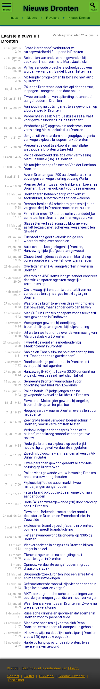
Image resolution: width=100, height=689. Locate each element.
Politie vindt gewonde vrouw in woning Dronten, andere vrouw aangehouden (60, 475)
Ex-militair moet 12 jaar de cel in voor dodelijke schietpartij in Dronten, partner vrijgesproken (59, 216)
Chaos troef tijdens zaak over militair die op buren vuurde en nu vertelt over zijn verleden (58, 258)
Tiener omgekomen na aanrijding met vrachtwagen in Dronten (53, 557)
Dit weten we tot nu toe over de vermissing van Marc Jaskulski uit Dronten (60, 334)
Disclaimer (16, 680)
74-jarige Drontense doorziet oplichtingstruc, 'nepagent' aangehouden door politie (59, 89)
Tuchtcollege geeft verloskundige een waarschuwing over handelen (53, 239)
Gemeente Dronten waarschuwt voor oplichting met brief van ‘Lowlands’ (53, 383)
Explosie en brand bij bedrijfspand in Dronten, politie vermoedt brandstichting (58, 527)
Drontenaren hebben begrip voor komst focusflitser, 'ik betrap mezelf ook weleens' (57, 196)
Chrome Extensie (71, 676)
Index (14, 17)
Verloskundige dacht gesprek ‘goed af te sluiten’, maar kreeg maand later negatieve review (57, 434)
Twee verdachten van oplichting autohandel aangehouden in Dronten (58, 99)
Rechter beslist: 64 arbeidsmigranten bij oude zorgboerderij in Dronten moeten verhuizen (59, 206)
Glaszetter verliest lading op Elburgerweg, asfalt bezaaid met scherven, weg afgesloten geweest (59, 227)
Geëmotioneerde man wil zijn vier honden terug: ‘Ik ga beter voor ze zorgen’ (60, 586)
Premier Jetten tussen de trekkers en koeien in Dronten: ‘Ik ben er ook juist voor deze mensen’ (60, 186)
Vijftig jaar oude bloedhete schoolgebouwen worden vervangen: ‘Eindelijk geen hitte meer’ (58, 69)
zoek (94, 10)
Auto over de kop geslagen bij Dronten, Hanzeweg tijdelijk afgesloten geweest (54, 249)
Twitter (29, 676)
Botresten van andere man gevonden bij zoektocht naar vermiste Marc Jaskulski (55, 60)
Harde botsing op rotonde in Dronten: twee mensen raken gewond (57, 644)
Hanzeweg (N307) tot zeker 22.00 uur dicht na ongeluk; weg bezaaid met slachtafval (59, 373)
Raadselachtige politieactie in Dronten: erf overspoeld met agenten (56, 364)
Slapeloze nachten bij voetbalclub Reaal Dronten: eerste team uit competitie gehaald (58, 625)
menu (7, 9)
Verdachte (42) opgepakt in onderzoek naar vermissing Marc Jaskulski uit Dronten (57, 128)
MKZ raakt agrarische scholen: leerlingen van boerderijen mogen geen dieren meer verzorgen (60, 596)
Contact (13, 676)
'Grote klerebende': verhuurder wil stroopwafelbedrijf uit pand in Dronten (53, 50)
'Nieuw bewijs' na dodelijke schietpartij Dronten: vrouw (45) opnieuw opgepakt (60, 635)
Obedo (73, 668)
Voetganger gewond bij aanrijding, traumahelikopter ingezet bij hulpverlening (56, 325)
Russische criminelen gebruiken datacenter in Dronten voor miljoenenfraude (59, 615)
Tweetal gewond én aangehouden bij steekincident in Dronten (52, 344)
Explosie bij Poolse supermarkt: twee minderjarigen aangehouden (52, 484)
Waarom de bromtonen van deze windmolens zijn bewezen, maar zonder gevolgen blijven (59, 305)
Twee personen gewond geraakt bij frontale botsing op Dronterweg (58, 465)
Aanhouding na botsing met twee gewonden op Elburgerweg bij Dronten (60, 108)
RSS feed (46, 676)
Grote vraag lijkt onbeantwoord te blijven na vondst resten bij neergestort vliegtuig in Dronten (57, 293)
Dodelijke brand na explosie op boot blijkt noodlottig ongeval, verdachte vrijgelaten (55, 446)
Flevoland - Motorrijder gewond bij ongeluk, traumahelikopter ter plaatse (56, 403)
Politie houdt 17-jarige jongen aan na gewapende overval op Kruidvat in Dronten (56, 393)
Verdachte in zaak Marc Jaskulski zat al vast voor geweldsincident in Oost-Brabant (58, 118)
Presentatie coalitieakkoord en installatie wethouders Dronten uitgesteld (56, 147)
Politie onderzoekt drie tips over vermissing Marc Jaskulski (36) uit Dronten (57, 157)
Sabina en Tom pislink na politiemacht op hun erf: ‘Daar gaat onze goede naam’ (59, 354)
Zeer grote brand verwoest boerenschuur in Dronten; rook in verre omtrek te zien (58, 422)
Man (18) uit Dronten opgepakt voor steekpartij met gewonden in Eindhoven (60, 315)
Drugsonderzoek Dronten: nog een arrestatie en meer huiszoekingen (58, 576)
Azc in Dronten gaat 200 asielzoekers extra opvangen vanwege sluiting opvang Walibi (57, 177)
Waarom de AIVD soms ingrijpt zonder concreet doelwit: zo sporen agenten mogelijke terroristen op (60, 280)
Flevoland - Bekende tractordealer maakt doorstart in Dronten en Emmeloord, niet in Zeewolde (57, 516)
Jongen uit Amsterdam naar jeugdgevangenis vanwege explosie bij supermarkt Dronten (59, 138)
